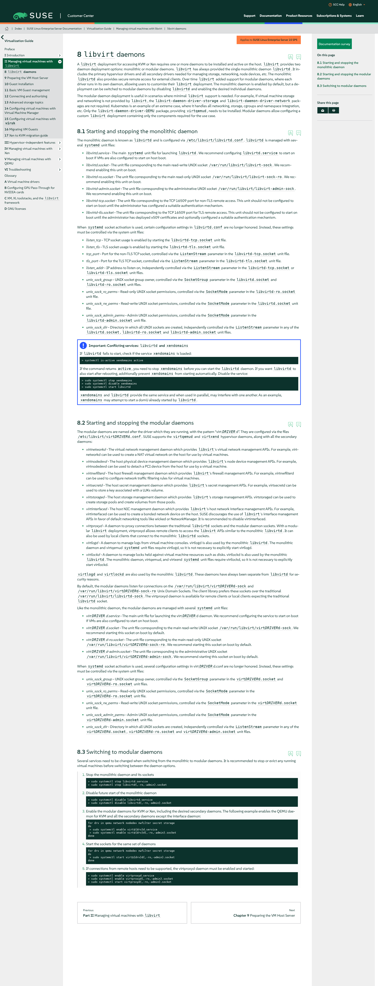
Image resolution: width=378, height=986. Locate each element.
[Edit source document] (298, 57)
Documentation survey (334, 44)
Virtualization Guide (99, 28)
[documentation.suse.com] (7, 28)
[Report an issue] (290, 57)
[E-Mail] (322, 110)
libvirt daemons (176, 28)
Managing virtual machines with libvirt (139, 28)
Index (18, 28)
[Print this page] (333, 110)
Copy (293, 360)
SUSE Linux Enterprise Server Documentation (54, 28)
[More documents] (2, 37)
